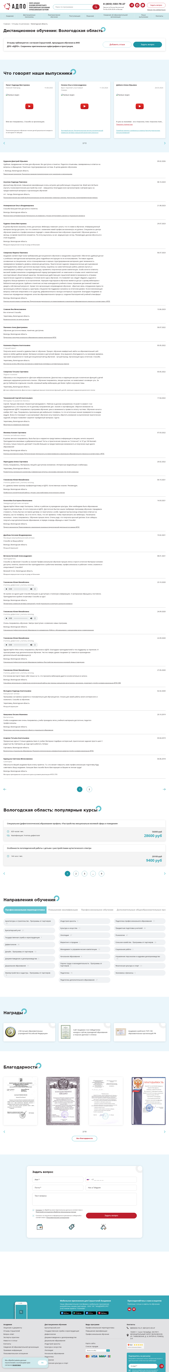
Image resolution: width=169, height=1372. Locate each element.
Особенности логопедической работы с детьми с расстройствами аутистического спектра (34, 492)
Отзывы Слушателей (11, 1331)
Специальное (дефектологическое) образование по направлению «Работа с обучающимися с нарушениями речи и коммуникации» (48, 630)
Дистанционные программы (29, 16)
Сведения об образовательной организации (115, 16)
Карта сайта (90, 1343)
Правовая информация (12, 1350)
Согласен (39, 1210)
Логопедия (49, 1350)
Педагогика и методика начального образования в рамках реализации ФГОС (29, 337)
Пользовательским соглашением (57, 1217)
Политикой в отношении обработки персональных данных (56, 1212)
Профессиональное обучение (97, 910)
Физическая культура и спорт (56, 1363)
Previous (4, 143)
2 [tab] (76, 873)
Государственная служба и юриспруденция (62, 1331)
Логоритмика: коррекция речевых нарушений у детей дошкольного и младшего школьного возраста (37, 603)
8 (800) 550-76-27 (114, 4)
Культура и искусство (53, 1347)
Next (165, 143)
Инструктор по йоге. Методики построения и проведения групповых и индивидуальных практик (36, 364)
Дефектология (50, 1334)
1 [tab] (67, 873)
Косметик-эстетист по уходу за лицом (16, 319)
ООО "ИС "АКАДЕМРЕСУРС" (98, 1306)
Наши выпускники (143, 16)
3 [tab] (84, 873)
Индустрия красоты (52, 1344)
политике (16, 1365)
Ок (42, 1363)
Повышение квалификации (63, 910)
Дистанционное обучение (56, 1324)
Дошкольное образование (55, 1340)
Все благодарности (84, 1138)
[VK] (129, 1309)
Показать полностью (69, 124)
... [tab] (93, 873)
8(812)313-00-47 (149, 1328)
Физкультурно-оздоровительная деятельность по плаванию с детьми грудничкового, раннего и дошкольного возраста (44, 215)
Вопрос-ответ (8, 1334)
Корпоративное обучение (54, 16)
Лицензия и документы (12, 1328)
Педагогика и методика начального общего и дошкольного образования (28, 730)
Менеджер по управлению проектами (16, 425)
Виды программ (92, 1324)
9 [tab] (101, 873)
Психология (49, 1360)
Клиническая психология (124, 130)
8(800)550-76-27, (136, 1328)
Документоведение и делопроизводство (60, 1337)
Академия (10, 16)
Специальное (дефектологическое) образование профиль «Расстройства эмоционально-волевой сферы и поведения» (43, 662)
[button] (88, 1180)
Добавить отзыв (117, 44)
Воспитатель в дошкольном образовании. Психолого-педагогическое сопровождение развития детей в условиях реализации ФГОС (48, 751)
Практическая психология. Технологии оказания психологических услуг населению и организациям (37, 174)
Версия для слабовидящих (156, 10)
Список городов (92, 1346)
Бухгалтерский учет (52, 1328)
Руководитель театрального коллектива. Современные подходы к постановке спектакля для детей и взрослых (41, 472)
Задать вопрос (156, 5)
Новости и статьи (10, 1340)
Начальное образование (54, 1353)
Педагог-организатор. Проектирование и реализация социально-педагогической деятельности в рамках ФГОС (41, 527)
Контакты (159, 16)
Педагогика (49, 1357)
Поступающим (74, 16)
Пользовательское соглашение (15, 1353)
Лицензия (90, 16)
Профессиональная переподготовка (25, 910)
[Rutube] (134, 1309)
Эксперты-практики (11, 1337)
